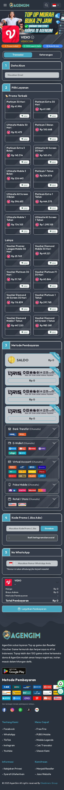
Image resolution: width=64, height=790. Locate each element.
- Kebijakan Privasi (12, 768)
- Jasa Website (43, 774)
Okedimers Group (49, 783)
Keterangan (46, 54)
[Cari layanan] (46, 5)
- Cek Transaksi (43, 745)
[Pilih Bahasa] (56, 5)
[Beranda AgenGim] (19, 4)
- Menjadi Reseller (44, 768)
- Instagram (8, 745)
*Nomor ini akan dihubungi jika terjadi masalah (27, 569)
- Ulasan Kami (42, 750)
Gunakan (49, 528)
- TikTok (6, 739)
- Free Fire (40, 728)
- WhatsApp (8, 734)
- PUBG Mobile (43, 734)
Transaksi (17, 54)
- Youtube (7, 750)
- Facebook (8, 728)
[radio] (18, 109)
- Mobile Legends (44, 739)
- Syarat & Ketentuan (13, 774)
